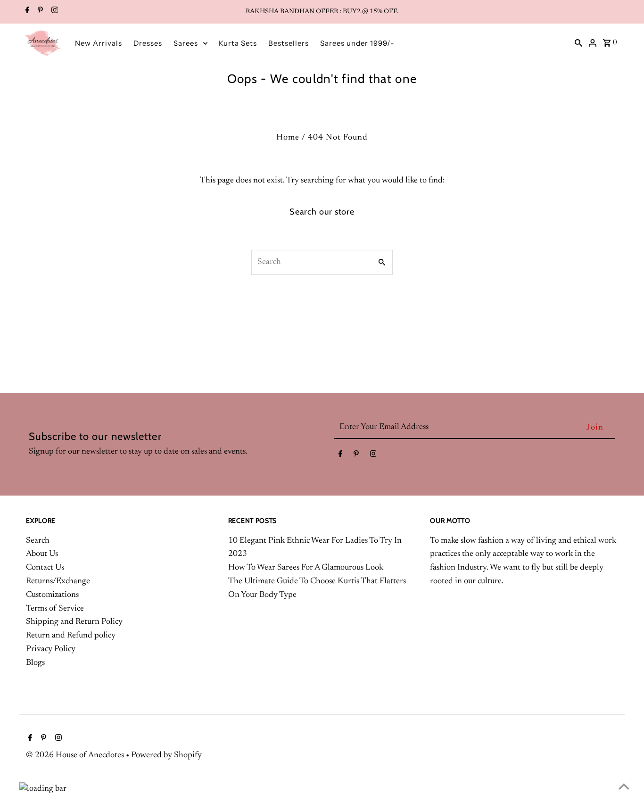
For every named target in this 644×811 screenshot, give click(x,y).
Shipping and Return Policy (74, 622)
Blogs (35, 663)
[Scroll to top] (624, 786)
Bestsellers (288, 43)
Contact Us (45, 567)
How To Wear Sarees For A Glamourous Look (305, 567)
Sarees (185, 43)
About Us (42, 554)
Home (287, 137)
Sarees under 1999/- (357, 43)
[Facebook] (26, 11)
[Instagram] (53, 11)
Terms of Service (55, 608)
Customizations (52, 595)
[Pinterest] (39, 11)
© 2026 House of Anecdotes (76, 755)
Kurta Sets (238, 43)
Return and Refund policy (71, 635)
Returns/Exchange (58, 581)
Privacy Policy (50, 649)
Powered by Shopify (166, 755)
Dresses (147, 43)
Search (38, 541)
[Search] (578, 43)
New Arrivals (98, 43)
